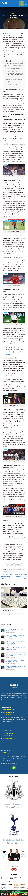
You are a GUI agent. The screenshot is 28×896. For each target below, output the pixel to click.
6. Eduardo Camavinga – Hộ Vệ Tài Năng (14, 80)
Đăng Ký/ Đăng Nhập (8, 709)
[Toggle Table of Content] (22, 61)
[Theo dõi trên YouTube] (15, 869)
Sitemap (5, 741)
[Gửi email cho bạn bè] (15, 564)
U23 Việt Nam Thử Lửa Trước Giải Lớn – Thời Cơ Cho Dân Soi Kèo (16, 648)
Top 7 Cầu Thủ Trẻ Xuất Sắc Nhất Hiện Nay (14, 65)
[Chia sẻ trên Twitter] (12, 564)
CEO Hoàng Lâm (7, 752)
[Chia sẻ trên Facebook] (10, 564)
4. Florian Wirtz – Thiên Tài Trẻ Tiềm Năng (15, 75)
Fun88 (2, 693)
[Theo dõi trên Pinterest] (12, 869)
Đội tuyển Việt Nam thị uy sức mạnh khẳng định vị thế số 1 (15, 660)
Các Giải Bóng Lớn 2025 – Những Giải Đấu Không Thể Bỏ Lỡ (7, 576)
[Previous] (1, 601)
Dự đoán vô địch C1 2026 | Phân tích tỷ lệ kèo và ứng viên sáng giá (16, 630)
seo (19, 21)
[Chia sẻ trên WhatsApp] (7, 564)
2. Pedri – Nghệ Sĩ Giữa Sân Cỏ (13, 71)
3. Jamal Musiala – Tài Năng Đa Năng (15, 73)
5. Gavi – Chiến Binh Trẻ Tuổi (13, 78)
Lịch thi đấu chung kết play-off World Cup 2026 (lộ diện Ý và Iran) (15, 667)
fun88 (14, 527)
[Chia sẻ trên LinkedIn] (20, 564)
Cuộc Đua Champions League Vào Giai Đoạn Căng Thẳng (15, 642)
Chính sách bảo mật (8, 735)
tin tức (14, 13)
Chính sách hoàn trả (8, 733)
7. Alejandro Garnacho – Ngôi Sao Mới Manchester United (14, 83)
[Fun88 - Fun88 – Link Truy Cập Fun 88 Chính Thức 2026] (9, 3)
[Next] (26, 601)
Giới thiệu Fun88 (7, 715)
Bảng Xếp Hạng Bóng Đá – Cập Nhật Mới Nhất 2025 (20, 576)
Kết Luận (7, 86)
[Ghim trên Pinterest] (18, 564)
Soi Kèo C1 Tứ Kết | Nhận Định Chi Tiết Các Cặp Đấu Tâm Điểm (16, 636)
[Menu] (25, 3)
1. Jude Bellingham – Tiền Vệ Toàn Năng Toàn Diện (14, 69)
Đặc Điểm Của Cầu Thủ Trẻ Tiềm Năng (14, 63)
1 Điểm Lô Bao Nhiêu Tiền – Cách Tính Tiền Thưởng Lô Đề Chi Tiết (12, 610)
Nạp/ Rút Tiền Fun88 (8, 712)
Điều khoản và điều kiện (9, 738)
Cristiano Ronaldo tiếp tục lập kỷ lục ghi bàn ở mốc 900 (16, 654)
